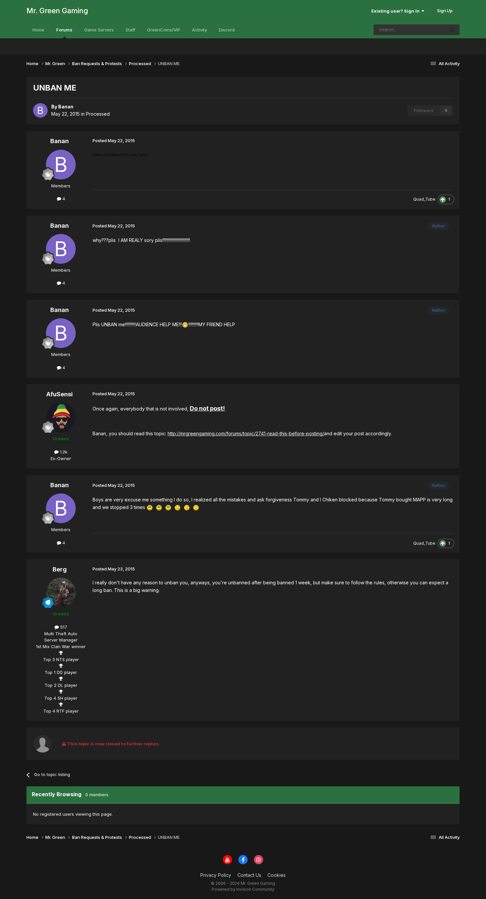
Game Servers (99, 29)
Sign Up (445, 10)
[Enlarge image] (185, 324)
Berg (60, 569)
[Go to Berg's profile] (61, 592)
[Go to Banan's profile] (40, 110)
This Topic (425, 29)
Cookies (276, 875)
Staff (130, 29)
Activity (199, 29)
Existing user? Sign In (396, 11)
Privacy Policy (215, 875)
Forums (64, 29)
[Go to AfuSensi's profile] (61, 417)
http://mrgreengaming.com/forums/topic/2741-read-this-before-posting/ (246, 433)
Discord (227, 29)
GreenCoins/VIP (163, 29)
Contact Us (249, 875)
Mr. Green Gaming (57, 10)
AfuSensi (59, 394)
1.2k (63, 451)
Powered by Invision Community (243, 889)
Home (38, 29)
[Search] (452, 30)
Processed (98, 114)
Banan (59, 140)
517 (63, 627)
